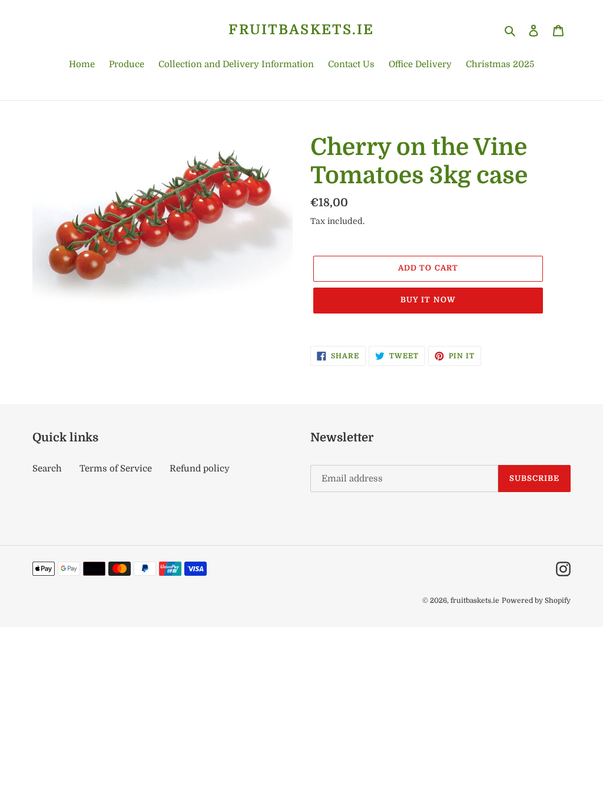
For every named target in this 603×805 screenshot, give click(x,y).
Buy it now (427, 299)
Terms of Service (115, 468)
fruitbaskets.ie (301, 30)
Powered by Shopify (536, 600)
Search (47, 468)
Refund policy (200, 468)
